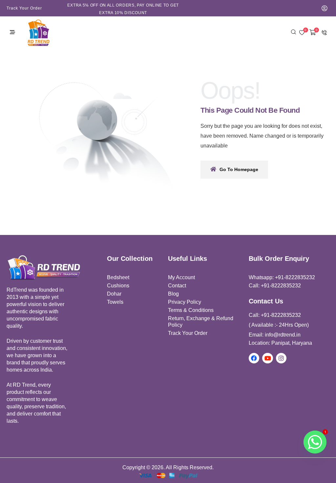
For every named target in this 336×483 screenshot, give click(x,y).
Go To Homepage (239, 169)
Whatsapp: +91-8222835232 (282, 277)
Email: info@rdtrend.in (275, 335)
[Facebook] (254, 358)
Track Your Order (24, 8)
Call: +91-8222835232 (275, 285)
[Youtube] (267, 358)
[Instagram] (281, 358)
